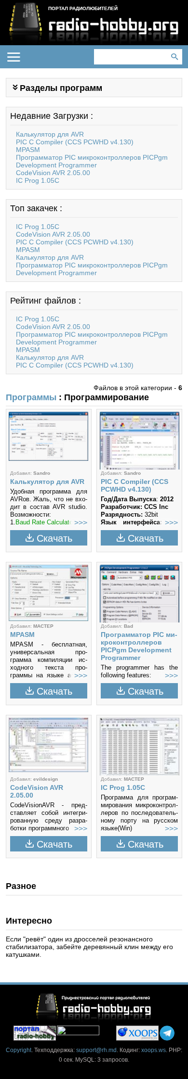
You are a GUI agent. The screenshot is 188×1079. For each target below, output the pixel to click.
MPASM (28, 149)
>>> (80, 523)
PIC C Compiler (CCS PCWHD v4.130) (75, 142)
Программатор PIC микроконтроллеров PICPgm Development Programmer (92, 161)
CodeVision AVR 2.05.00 (53, 173)
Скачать (54, 538)
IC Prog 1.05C (37, 180)
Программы (31, 397)
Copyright (18, 1050)
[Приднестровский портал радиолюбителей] (34, 1033)
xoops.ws (153, 1050)
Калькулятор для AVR (50, 134)
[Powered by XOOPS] (137, 1033)
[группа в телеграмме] (167, 1033)
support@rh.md (96, 1050)
